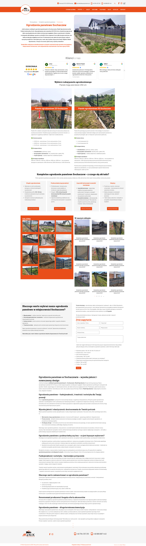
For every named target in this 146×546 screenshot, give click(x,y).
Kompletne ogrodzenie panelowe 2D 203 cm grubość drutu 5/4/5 (116, 239)
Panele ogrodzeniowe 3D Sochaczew (94, 108)
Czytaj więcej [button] (48, 77)
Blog (109, 9)
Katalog (115, 9)
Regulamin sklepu (76, 544)
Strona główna (70, 9)
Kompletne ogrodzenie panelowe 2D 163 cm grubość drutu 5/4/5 (116, 291)
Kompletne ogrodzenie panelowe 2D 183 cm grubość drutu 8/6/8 (82, 265)
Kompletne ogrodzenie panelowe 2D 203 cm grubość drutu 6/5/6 (99, 239)
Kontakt (122, 9)
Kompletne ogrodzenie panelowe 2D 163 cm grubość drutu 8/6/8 (82, 291)
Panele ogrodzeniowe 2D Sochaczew (51, 108)
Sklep (88, 9)
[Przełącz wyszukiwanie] (115, 3)
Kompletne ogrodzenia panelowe (47, 22)
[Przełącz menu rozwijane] (83, 9)
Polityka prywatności (86, 544)
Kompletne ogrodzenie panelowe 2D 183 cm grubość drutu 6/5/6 (99, 265)
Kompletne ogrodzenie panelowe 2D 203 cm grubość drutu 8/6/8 (82, 239)
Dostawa (94, 9)
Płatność (103, 9)
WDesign (124, 544)
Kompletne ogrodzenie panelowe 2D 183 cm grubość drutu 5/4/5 (116, 265)
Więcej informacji (33, 208)
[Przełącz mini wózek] (124, 3)
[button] (124, 70)
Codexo (121, 544)
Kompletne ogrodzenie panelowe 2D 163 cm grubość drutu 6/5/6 (99, 291)
